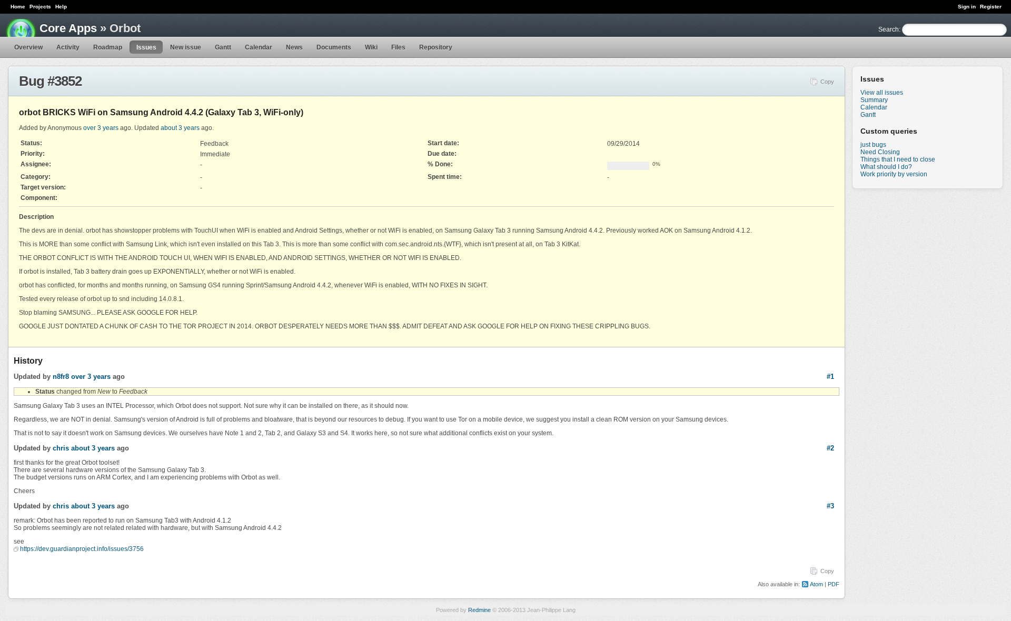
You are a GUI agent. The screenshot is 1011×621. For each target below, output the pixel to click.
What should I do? (886, 167)
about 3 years (180, 128)
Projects (40, 6)
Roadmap (107, 47)
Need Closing (880, 152)
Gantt (223, 47)
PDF (833, 584)
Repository (435, 47)
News (294, 47)
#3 (830, 506)
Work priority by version (893, 174)
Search (888, 29)
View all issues (881, 92)
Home (18, 6)
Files (398, 47)
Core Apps (68, 28)
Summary (874, 100)
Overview (28, 47)
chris (61, 448)
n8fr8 (61, 376)
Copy (827, 81)
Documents (333, 47)
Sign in (967, 6)
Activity (68, 47)
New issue (185, 47)
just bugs (873, 144)
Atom (816, 584)
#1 (830, 376)
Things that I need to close (897, 159)
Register (991, 6)
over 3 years (100, 128)
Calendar (258, 47)
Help (61, 6)
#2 (830, 448)
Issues (146, 47)
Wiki (371, 47)
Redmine (479, 610)
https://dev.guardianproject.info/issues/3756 (82, 549)
